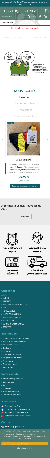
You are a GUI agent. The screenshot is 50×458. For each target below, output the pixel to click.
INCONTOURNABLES (12, 314)
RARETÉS (7, 327)
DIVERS (6, 308)
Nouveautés (25, 97)
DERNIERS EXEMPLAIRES (13, 324)
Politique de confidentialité (14, 341)
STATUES (7, 301)
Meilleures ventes (25, 116)
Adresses (7, 388)
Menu (8, 22)
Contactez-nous (10, 364)
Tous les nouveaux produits (25, 186)
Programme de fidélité (13, 357)
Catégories (8, 290)
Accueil (4, 295)
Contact (6, 422)
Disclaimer (7, 348)
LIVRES (6, 298)
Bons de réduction (11, 391)
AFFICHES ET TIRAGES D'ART (16, 304)
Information (9, 333)
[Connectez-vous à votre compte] (40, 16)
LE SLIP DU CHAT (23, 160)
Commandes (8, 382)
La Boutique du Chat (19, 11)
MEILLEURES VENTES (12, 317)
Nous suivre (8, 401)
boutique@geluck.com (14, 426)
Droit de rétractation (12, 354)
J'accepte (24, 443)
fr (33, 16)
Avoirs (5, 385)
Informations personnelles (14, 378)
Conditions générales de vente (16, 338)
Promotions (25, 109)
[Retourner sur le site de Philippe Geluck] (47, 11)
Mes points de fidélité (12, 395)
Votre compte (10, 374)
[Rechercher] (29, 16)
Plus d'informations (24, 448)
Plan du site (8, 367)
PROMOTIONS (9, 320)
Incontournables (25, 103)
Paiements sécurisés (12, 345)
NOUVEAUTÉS (9, 311)
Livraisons (7, 351)
